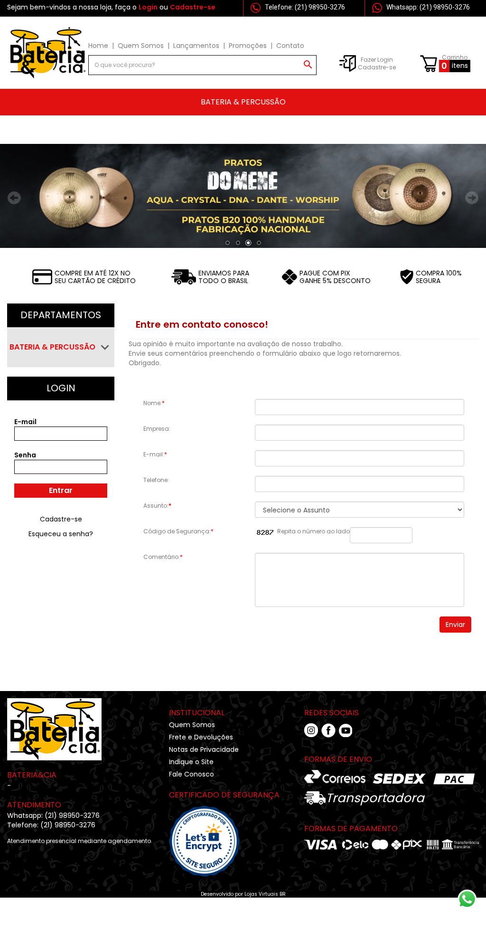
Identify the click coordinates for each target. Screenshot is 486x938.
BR (283, 894)
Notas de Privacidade (204, 749)
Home (98, 45)
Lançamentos (196, 45)
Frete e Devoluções (201, 737)
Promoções (248, 45)
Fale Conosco (191, 774)
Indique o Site (191, 762)
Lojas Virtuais (262, 894)
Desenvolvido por (222, 894)
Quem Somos (141, 45)
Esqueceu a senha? (60, 534)
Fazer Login (377, 60)
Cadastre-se (377, 67)
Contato (290, 45)
